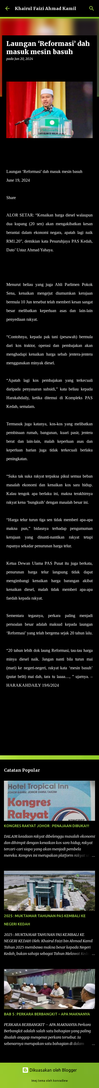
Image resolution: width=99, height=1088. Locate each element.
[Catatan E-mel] (9, 694)
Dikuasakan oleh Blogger (53, 1070)
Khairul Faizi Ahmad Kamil (45, 8)
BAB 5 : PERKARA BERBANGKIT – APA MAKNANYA (47, 1014)
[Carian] (91, 8)
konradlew (60, 1080)
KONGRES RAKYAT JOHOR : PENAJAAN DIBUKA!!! (46, 826)
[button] (9, 69)
